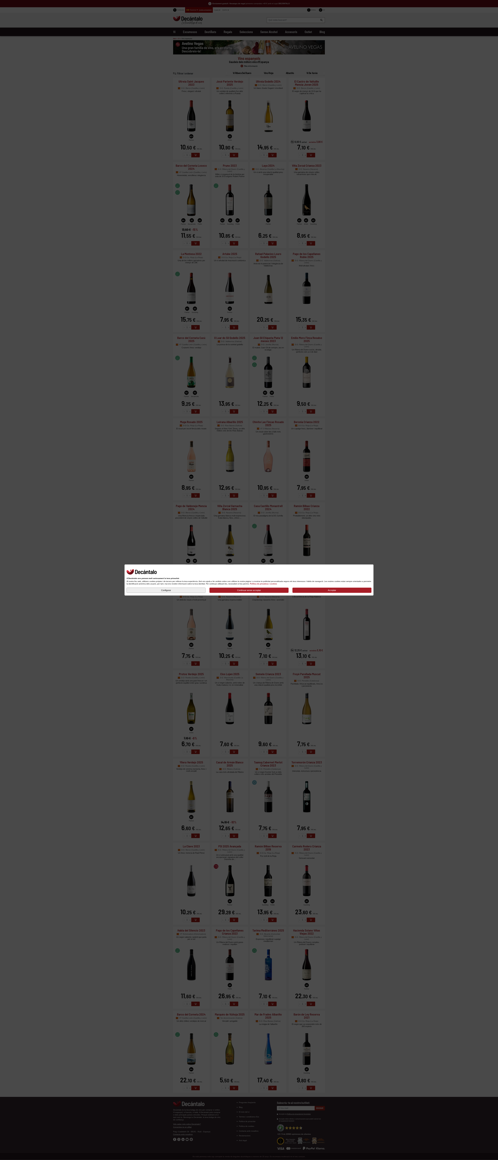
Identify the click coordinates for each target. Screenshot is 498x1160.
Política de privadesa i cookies (263, 584)
